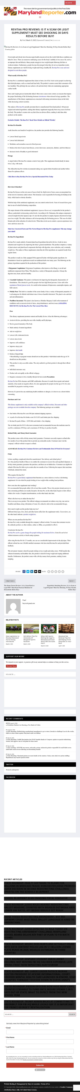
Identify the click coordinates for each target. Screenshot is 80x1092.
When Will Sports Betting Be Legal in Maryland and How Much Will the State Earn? (48, 639)
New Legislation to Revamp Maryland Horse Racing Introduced (12, 638)
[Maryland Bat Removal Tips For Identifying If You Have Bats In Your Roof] (66, 628)
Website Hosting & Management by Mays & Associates (22, 1084)
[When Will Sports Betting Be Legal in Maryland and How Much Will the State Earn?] (49, 628)
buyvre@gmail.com (29, 603)
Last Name (10, 1047)
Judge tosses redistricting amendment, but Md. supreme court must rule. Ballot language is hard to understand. (39, 919)
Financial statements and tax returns (15, 857)
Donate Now (11, 666)
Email (8, 1028)
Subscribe (40, 1065)
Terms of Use (45, 1084)
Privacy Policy (8, 871)
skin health (19, 350)
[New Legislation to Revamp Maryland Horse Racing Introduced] (14, 628)
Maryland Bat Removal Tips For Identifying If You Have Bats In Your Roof (65, 639)
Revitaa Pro (20, 107)
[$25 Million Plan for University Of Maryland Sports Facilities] (31, 628)
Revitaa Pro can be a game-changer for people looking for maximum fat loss (31, 533)
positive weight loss (30, 514)
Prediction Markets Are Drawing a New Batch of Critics (23, 725)
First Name (10, 1037)
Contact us (7, 876)
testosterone (42, 96)
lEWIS (8, 723)
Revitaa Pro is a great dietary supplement (20, 478)
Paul (23, 40)
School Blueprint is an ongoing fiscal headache (36, 898)
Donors (6, 862)
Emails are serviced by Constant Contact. (33, 1059)
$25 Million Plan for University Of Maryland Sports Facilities (30, 638)
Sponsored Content (43, 40)
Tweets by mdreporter (12, 770)
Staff (5, 848)
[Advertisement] (40, 693)
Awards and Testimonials (12, 852)
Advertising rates (9, 866)
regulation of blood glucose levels (20, 285)
